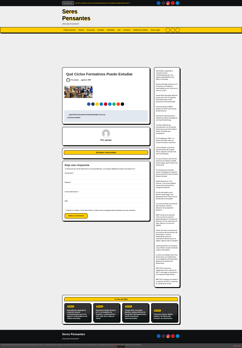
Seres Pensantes (73, 334)
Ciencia (81, 30)
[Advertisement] (121, 49)
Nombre (68, 182)
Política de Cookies (140, 30)
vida (119, 30)
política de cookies (115, 344)
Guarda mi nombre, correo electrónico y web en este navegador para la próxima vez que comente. (101, 210)
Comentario (69, 173)
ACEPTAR (121, 346)
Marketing (111, 30)
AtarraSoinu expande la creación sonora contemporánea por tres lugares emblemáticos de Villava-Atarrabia (165, 75)
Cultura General (70, 30)
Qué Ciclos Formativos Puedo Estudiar (99, 74)
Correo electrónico (72, 192)
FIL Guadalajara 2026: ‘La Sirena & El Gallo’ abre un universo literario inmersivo (166, 140)
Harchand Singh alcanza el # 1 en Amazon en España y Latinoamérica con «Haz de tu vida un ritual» (106, 314)
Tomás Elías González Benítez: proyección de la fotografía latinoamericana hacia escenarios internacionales (135, 314)
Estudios (100, 30)
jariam (76, 80)
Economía (91, 30)
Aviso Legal (155, 30)
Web (66, 201)
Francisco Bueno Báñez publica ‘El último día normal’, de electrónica (166, 109)
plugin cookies (237, 345)
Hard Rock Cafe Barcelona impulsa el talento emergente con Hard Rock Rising (166, 118)
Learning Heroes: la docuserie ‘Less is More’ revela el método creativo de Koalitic (167, 248)
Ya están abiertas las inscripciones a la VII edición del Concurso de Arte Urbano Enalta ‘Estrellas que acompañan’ (166, 129)
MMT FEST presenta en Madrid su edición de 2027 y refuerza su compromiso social (167, 282)
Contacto (126, 30)
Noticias (71, 306)
